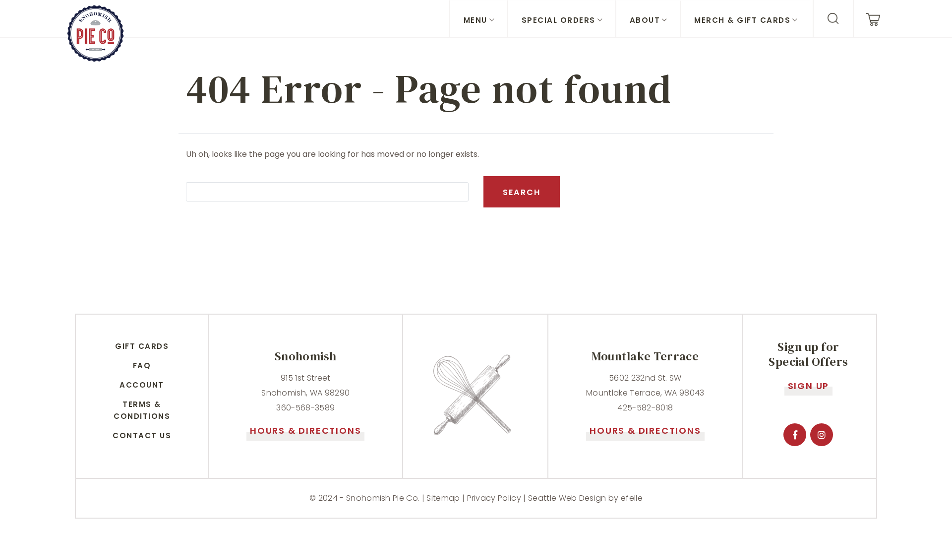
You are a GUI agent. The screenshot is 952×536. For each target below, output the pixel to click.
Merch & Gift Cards (742, 20)
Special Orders (558, 20)
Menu (475, 20)
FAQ (142, 365)
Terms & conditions (142, 410)
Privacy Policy (494, 498)
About (645, 20)
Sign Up (809, 386)
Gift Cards (142, 346)
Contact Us (142, 435)
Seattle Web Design (567, 498)
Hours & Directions (305, 430)
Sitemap (443, 498)
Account (141, 385)
